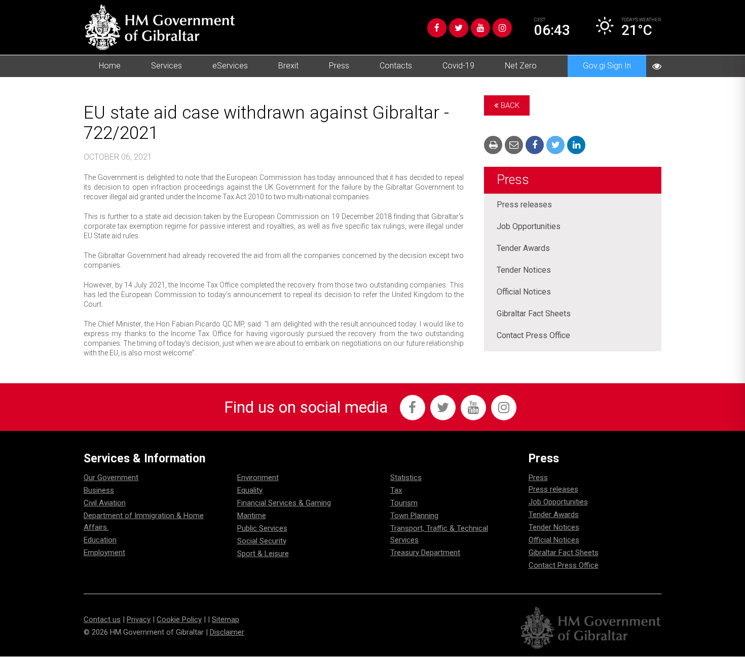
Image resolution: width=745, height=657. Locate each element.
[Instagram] (502, 28)
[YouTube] (480, 28)
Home (110, 65)
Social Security (261, 540)
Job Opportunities (529, 226)
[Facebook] (436, 28)
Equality (250, 490)
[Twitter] (458, 28)
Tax (396, 490)
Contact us (102, 619)
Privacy (139, 619)
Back (509, 105)
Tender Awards (523, 248)
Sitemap (225, 619)
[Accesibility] (656, 66)
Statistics (406, 477)
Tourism (404, 502)
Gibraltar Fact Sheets (534, 313)
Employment (104, 552)
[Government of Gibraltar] (160, 27)
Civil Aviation (105, 502)
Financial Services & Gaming (284, 502)
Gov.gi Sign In (607, 65)
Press (339, 65)
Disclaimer (227, 632)
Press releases (524, 204)
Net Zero (521, 65)
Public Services (262, 528)
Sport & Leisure (263, 553)
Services (166, 65)
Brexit (288, 65)
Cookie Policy (179, 619)
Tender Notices (524, 270)
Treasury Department (425, 552)
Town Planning (414, 515)
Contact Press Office (533, 335)
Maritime (251, 515)
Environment (258, 477)
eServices (230, 65)
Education (100, 539)
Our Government (111, 477)
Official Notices (524, 292)
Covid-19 (458, 65)
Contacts (396, 65)
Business (99, 490)
